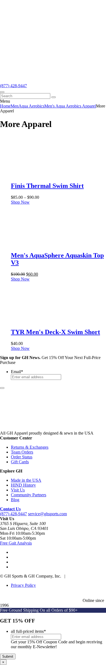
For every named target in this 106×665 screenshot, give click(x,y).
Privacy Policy (23, 585)
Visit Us (18, 490)
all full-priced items (28, 631)
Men (14, 106)
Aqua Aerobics (31, 106)
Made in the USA (26, 480)
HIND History (23, 485)
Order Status (21, 457)
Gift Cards (20, 461)
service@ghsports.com (47, 513)
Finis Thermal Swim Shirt (47, 185)
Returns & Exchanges (29, 447)
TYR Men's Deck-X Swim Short (55, 331)
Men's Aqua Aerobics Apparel (70, 106)
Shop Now (20, 202)
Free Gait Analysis (16, 543)
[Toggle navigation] (2, 92)
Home (5, 106)
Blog (15, 499)
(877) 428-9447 (13, 85)
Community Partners (28, 495)
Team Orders (22, 452)
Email (17, 371)
